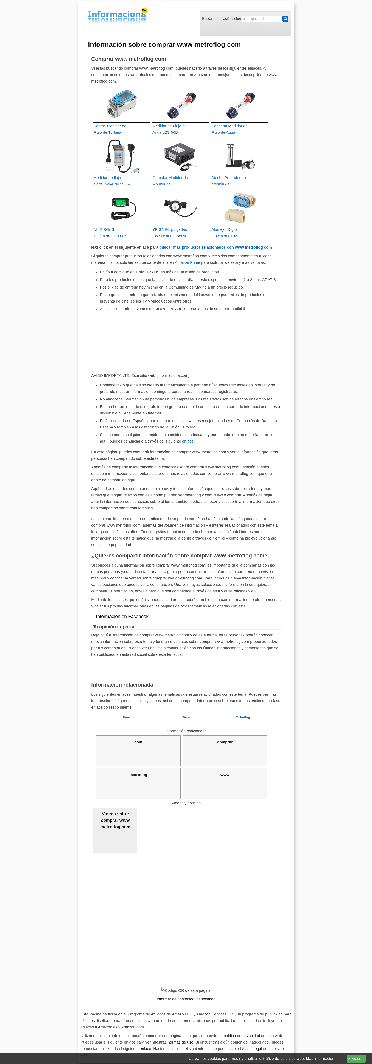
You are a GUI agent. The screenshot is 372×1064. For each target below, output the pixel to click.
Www (186, 717)
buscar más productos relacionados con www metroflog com (215, 247)
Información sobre (164, 44)
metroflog (138, 775)
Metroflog (243, 717)
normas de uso (180, 1042)
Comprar (129, 717)
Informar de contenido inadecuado (186, 999)
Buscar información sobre (222, 18)
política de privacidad (242, 1036)
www (224, 775)
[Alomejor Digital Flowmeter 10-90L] (239, 207)
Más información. (320, 1058)
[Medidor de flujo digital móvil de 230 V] (121, 155)
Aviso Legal (252, 1049)
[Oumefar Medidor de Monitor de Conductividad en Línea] (180, 155)
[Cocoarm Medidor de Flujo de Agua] (239, 104)
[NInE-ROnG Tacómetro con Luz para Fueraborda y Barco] (121, 207)
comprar (225, 742)
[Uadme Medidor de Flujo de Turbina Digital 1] (121, 104)
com (138, 742)
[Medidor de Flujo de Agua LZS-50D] (180, 104)
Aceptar (358, 1059)
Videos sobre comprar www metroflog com (115, 820)
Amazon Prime (187, 262)
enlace (188, 441)
